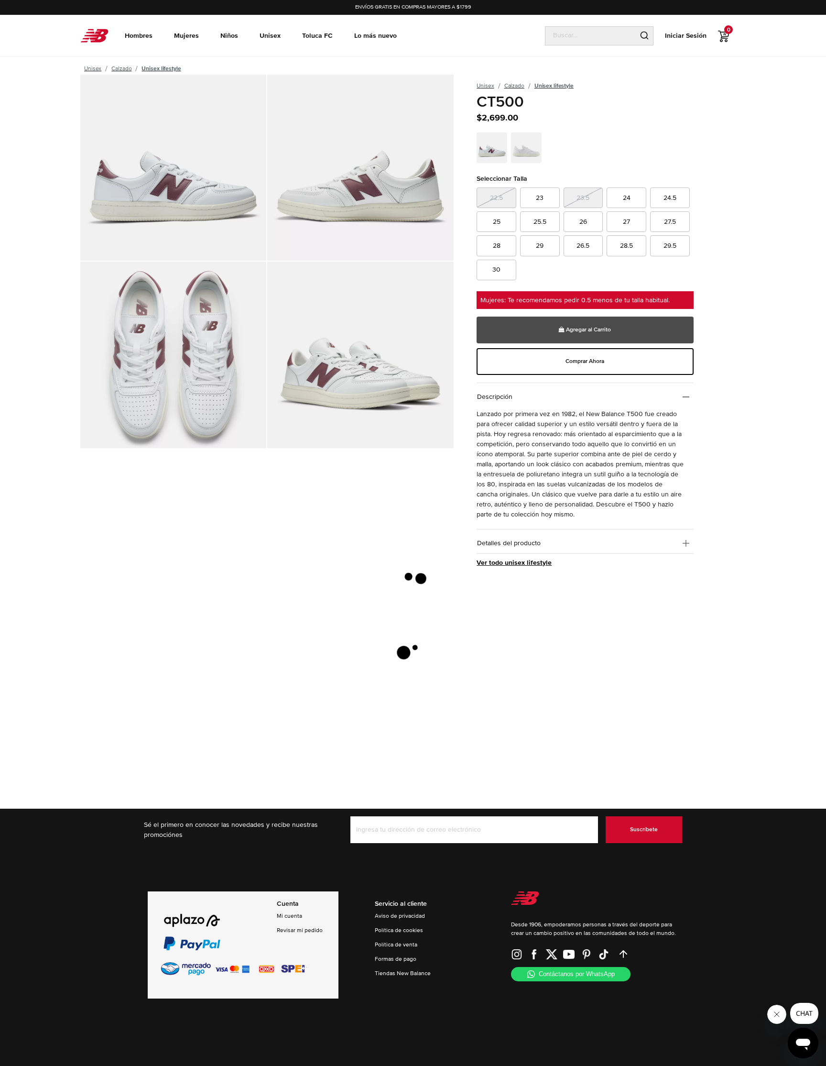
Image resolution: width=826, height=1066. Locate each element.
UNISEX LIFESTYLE (161, 68)
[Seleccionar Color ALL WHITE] (527, 149)
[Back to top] (623, 954)
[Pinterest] (586, 954)
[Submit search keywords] (644, 36)
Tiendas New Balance (403, 973)
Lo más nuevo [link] (375, 36)
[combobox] (590, 35)
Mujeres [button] (186, 36)
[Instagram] (516, 954)
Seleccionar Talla (502, 179)
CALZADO (121, 68)
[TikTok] (603, 954)
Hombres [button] (138, 36)
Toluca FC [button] (317, 36)
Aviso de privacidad (400, 916)
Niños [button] (229, 36)
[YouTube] (569, 954)
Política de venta (396, 944)
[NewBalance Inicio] (94, 36)
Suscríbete (644, 829)
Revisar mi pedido (300, 930)
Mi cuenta (289, 916)
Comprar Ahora (584, 361)
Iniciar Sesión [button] (685, 36)
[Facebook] (534, 954)
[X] (551, 954)
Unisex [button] (270, 36)
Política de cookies (399, 930)
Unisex (92, 68)
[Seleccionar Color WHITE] (493, 149)
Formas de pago (395, 959)
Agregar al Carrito (588, 329)
